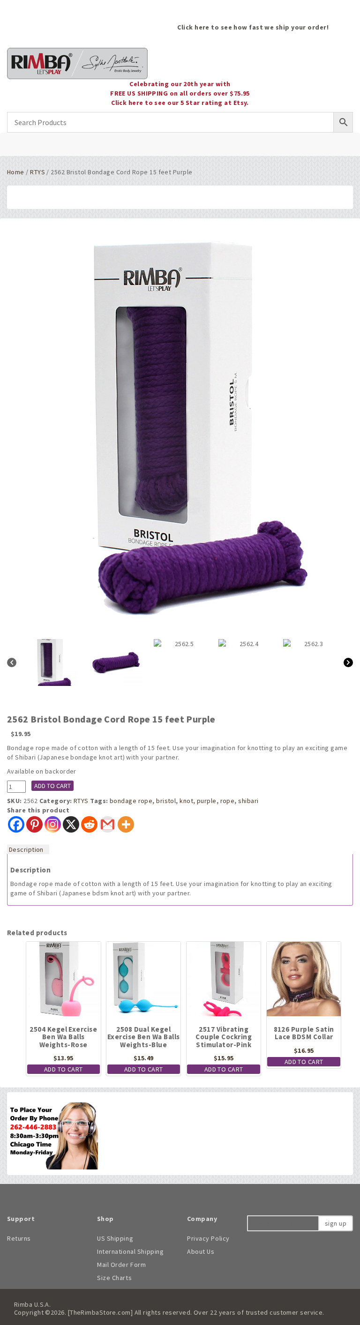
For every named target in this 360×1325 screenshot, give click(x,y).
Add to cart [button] (63, 1069)
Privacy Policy (208, 1238)
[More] (126, 824)
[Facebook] (16, 824)
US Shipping (115, 1238)
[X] (71, 824)
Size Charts (114, 1277)
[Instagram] (53, 824)
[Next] (348, 662)
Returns (19, 1238)
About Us (200, 1251)
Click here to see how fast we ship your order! (253, 27)
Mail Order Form (121, 1264)
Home (15, 172)
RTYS (37, 172)
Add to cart (52, 786)
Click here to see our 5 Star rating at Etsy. (180, 102)
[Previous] (11, 662)
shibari (248, 800)
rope (227, 800)
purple (207, 800)
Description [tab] (26, 849)
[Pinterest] (34, 824)
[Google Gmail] (107, 824)
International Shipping (130, 1251)
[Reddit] (89, 824)
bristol (166, 800)
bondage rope (131, 800)
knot (186, 800)
